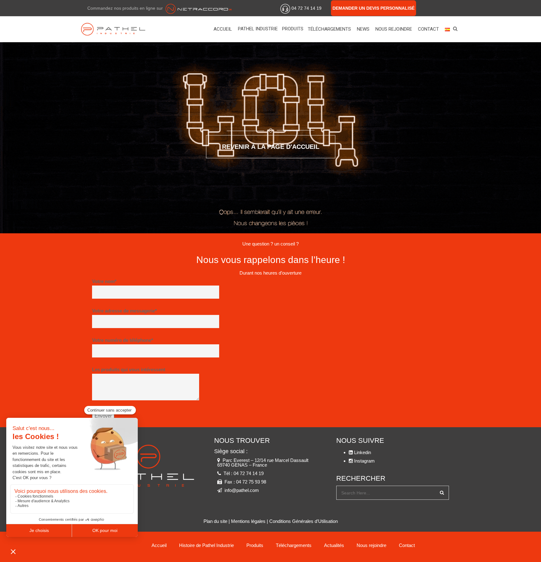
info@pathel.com (241, 490)
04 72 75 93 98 (251, 481)
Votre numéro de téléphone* (122, 340)
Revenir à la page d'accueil (270, 146)
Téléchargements (329, 29)
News (363, 29)
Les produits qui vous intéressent (128, 369)
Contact (428, 29)
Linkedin (439, 7)
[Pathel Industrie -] (116, 29)
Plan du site (215, 521)
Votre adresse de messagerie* (124, 310)
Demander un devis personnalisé (373, 8)
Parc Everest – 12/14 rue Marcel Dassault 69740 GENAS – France (262, 463)
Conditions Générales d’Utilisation (303, 521)
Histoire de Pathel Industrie (206, 545)
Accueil (223, 29)
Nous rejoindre (393, 29)
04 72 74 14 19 (306, 8)
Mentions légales (248, 521)
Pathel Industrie (258, 29)
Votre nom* (104, 281)
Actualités (334, 545)
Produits (292, 29)
